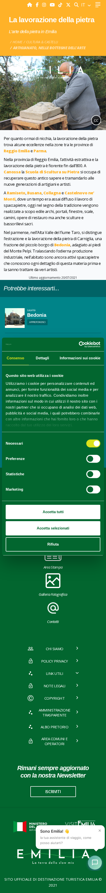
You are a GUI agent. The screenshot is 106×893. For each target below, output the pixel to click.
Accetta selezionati (53, 528)
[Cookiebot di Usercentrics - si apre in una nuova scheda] (78, 344)
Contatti (53, 621)
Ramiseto (16, 193)
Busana (34, 193)
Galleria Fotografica (53, 594)
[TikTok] (61, 5)
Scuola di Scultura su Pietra (52, 172)
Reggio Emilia (17, 151)
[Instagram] (44, 5)
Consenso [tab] (15, 358)
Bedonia (62, 245)
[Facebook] (38, 5)
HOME (17, 41)
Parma (40, 151)
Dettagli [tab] (42, 358)
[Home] (30, 5)
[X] (68, 5)
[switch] (93, 459)
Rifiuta (53, 544)
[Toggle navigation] (97, 4)
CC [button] (96, 120)
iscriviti (53, 791)
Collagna (52, 193)
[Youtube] (53, 5)
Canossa (12, 172)
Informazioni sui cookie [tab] (80, 358)
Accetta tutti (53, 512)
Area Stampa (53, 567)
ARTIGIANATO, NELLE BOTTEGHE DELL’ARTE (49, 47)
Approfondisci (37, 322)
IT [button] (84, 5)
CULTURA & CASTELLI (42, 41)
